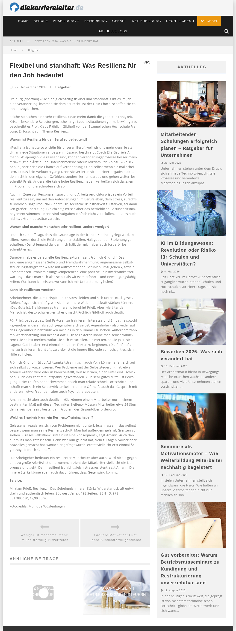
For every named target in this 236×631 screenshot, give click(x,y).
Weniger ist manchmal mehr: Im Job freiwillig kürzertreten (44, 537)
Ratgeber (209, 21)
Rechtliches (178, 21)
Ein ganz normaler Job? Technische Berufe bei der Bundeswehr (43, 594)
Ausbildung (64, 21)
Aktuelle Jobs (113, 31)
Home (23, 21)
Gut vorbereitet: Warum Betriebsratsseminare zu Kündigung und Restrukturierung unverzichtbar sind (190, 569)
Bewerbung (95, 21)
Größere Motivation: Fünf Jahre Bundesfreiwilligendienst (115, 537)
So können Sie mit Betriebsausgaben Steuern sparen (116, 594)
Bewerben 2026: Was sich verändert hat (67, 41)
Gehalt (119, 21)
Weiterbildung (146, 21)
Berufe (41, 21)
